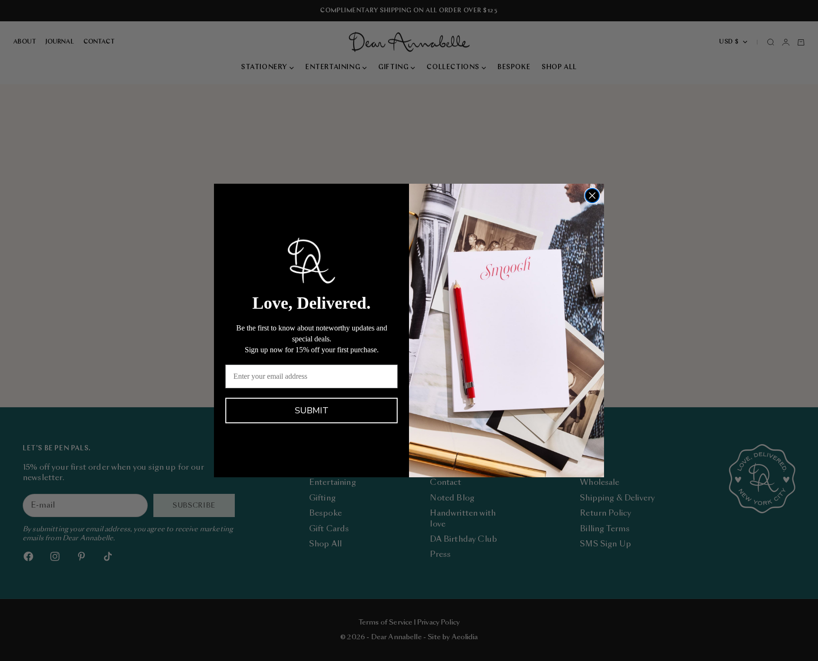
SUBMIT (312, 410)
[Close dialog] (592, 195)
